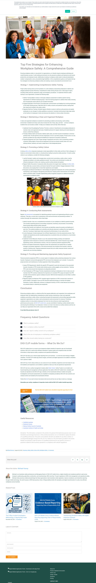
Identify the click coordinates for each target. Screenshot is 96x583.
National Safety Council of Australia (32, 426)
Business (25, 450)
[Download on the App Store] (24, 569)
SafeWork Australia (28, 422)
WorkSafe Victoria (27, 424)
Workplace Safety (43, 450)
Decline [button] (73, 11)
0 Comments (51, 450)
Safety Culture (34, 450)
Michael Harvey (10, 450)
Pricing (52, 578)
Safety (29, 450)
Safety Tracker (53, 574)
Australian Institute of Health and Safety (33, 428)
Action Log (52, 572)
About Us (52, 569)
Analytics (52, 576)
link (27, 379)
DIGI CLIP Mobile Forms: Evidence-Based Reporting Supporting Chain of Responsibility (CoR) (31, 517)
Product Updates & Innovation (57, 570)
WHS (38, 450)
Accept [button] (67, 11)
